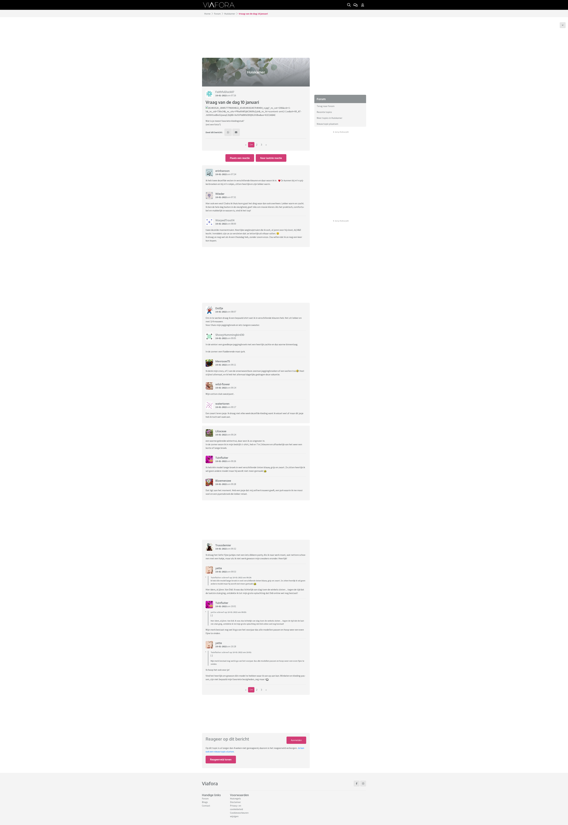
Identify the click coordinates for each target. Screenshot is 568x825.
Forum (217, 13)
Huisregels (235, 798)
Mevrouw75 (222, 361)
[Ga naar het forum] (355, 5)
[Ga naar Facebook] (357, 783)
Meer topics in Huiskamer (329, 117)
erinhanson (222, 170)
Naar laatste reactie (271, 158)
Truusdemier (223, 545)
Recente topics (324, 111)
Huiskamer (229, 13)
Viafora (210, 783)
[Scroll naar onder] (563, 25)
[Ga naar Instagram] (363, 783)
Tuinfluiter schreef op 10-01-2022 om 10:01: (231, 652)
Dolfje (219, 308)
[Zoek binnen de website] (349, 5)
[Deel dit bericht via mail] (236, 132)
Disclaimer (235, 802)
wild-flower (222, 384)
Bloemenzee (223, 480)
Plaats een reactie (240, 158)
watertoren (222, 403)
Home (207, 13)
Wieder (219, 193)
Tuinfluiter (221, 457)
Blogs (205, 802)
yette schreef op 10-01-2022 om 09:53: (229, 612)
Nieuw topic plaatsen (327, 123)
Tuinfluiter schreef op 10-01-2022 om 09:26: (231, 577)
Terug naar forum (325, 106)
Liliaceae (220, 431)
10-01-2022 (221, 95)
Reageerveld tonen (220, 759)
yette (218, 568)
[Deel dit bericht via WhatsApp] (228, 132)
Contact (206, 805)
